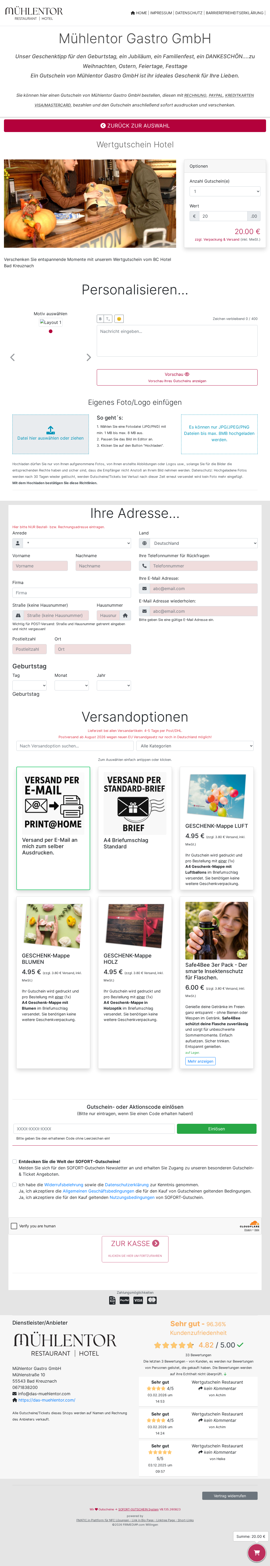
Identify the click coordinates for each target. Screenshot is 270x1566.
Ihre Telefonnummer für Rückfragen (174, 555)
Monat (61, 675)
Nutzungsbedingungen (132, 1197)
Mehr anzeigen (200, 1061)
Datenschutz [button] (189, 13)
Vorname (21, 555)
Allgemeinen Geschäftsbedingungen (98, 1191)
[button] (12, 357)
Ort (58, 638)
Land (144, 533)
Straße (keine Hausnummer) (40, 605)
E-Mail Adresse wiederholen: (167, 601)
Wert (194, 205)
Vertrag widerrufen (230, 1496)
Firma (17, 582)
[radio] (53, 813)
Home (141, 13)
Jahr (101, 675)
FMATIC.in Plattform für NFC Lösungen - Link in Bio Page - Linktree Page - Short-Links (135, 1520)
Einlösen (216, 1128)
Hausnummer (110, 605)
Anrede (19, 533)
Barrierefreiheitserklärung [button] (235, 13)
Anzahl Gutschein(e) (210, 181)
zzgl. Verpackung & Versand (217, 239)
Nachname (86, 555)
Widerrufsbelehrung (63, 1184)
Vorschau (177, 377)
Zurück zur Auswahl (138, 126)
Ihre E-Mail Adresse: (159, 578)
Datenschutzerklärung (127, 1184)
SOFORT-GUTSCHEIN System (138, 1509)
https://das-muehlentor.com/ (46, 1400)
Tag (16, 675)
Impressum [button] (161, 13)
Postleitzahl (24, 638)
